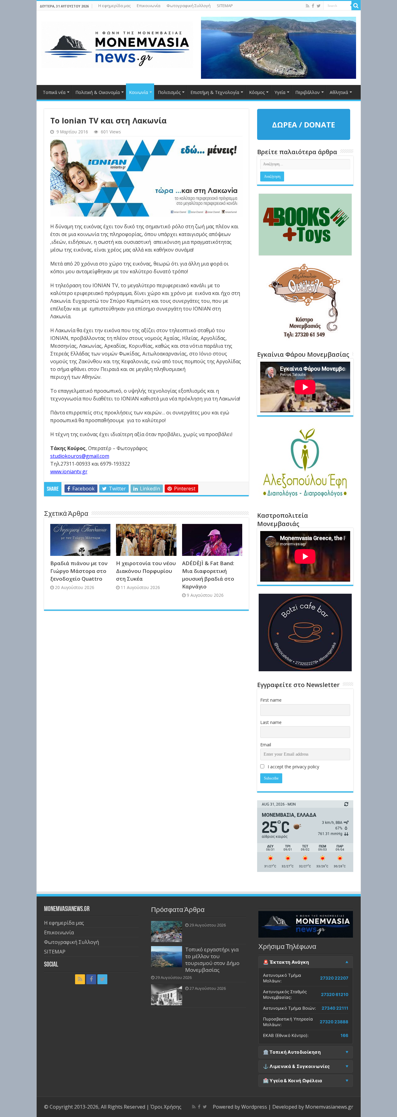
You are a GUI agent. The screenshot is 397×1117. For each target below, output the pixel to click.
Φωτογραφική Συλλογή (189, 5)
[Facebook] (313, 6)
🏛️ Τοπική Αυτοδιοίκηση (292, 1052)
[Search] (356, 5)
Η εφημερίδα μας (114, 5)
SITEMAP (225, 5)
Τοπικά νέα (54, 92)
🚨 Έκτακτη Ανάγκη (286, 962)
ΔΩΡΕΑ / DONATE (303, 124)
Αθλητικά (339, 92)
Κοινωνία (138, 92)
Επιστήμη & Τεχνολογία (214, 92)
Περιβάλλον (307, 92)
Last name (271, 722)
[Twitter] (318, 6)
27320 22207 (334, 978)
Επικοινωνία (148, 5)
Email (265, 745)
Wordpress (254, 1106)
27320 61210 (334, 994)
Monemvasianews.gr (329, 1106)
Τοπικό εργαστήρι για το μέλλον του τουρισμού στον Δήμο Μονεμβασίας (212, 959)
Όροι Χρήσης (165, 1106)
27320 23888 (334, 1021)
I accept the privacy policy (292, 767)
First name (271, 700)
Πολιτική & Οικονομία (97, 92)
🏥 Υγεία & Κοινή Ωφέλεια (292, 1080)
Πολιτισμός (169, 92)
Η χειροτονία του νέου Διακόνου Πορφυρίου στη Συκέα (146, 571)
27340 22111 (335, 1008)
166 (344, 1035)
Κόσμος (257, 92)
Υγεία (279, 92)
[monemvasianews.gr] (117, 43)
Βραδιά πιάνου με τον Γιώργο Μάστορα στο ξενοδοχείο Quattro (79, 571)
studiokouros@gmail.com (79, 456)
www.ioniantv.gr (68, 471)
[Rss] (307, 6)
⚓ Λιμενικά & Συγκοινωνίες (296, 1066)
